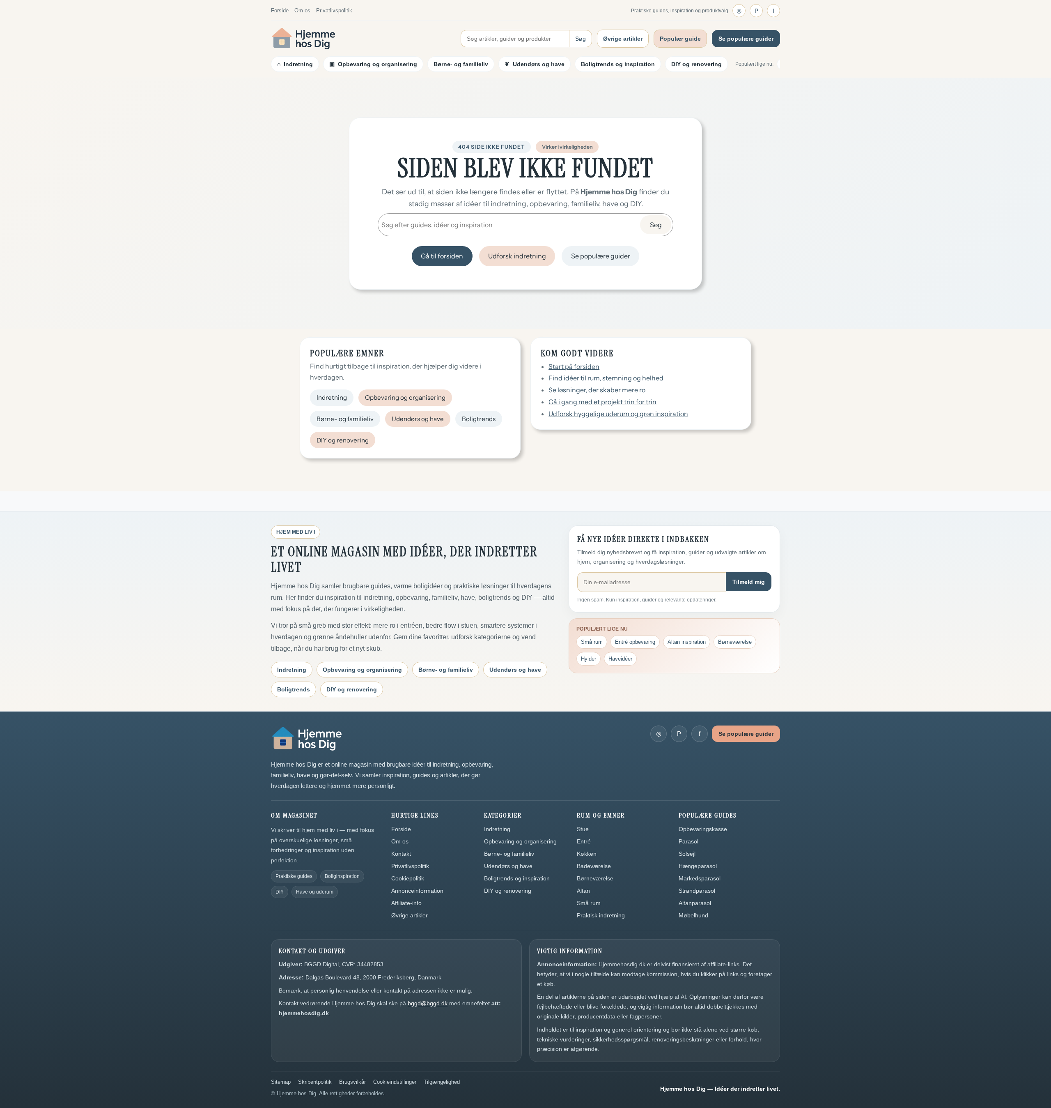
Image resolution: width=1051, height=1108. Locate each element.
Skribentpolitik (315, 1082)
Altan (583, 890)
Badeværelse (594, 866)
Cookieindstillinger (394, 1082)
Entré (584, 841)
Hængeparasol (698, 866)
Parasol (688, 841)
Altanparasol (695, 903)
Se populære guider (745, 38)
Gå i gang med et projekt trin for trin (602, 402)
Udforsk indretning (517, 256)
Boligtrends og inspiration (618, 64)
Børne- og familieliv (461, 64)
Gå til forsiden (442, 256)
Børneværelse (735, 642)
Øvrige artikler (623, 38)
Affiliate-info (406, 903)
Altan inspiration (687, 642)
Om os (302, 10)
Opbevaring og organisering (405, 397)
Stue (583, 829)
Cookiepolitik (407, 878)
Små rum (592, 642)
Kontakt (401, 853)
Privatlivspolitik (334, 10)
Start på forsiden (573, 366)
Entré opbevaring (635, 642)
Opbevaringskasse (703, 829)
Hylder (588, 659)
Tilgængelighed (442, 1082)
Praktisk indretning (601, 915)
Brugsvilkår (352, 1082)
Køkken (587, 853)
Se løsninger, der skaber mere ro (596, 390)
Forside (280, 10)
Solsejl (687, 853)
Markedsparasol (700, 878)
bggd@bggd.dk (427, 1003)
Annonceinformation (417, 890)
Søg (580, 38)
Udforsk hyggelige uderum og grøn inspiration (618, 414)
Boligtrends (479, 419)
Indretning (332, 397)
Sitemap (281, 1082)
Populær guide (680, 38)
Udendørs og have (418, 419)
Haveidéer (620, 659)
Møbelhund (693, 915)
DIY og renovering (696, 64)
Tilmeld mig (748, 581)
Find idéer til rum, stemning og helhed (605, 378)
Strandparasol (697, 890)
